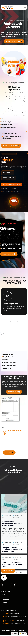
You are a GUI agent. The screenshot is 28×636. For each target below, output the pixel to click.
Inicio (3, 594)
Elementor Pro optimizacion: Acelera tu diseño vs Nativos (12, 524)
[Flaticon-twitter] (6, 585)
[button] (10, 321)
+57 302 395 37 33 (16, 434)
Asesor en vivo (13, 392)
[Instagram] (10, 585)
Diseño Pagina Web (10, 304)
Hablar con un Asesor (13, 41)
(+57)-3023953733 (10, 133)
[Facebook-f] (2, 585)
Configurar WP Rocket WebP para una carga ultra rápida (13, 564)
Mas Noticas (7, 570)
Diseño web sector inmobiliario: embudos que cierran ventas (13, 549)
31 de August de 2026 (6, 516)
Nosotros (4, 597)
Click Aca (8, 452)
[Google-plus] (14, 585)
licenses (4, 604)
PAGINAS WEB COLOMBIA (17, 516)
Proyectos (4, 602)
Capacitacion (5, 599)
